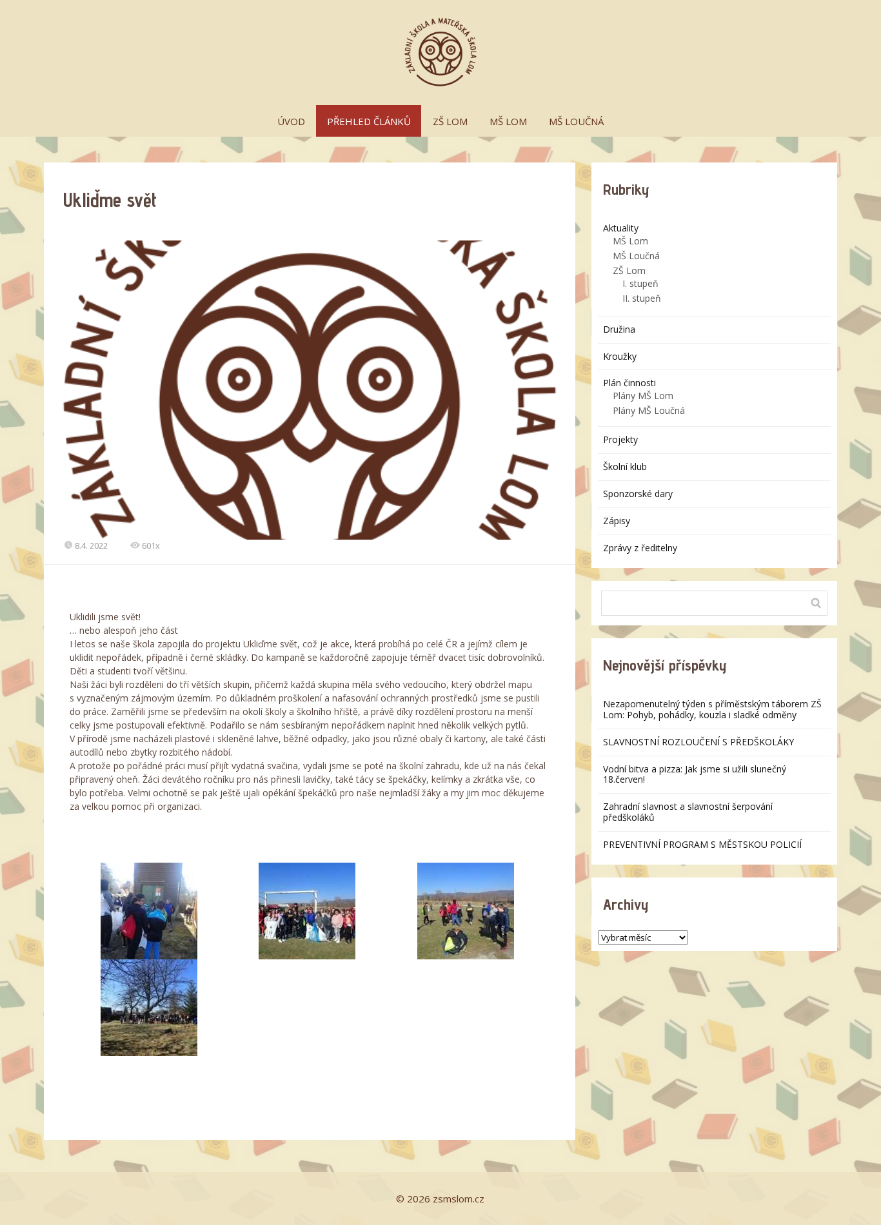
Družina (619, 329)
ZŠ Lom (629, 270)
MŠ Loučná (636, 256)
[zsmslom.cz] (440, 52)
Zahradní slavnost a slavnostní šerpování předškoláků (688, 811)
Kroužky (620, 356)
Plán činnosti (629, 383)
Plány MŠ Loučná (649, 410)
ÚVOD (291, 121)
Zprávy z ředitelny (640, 548)
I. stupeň (640, 283)
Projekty (620, 439)
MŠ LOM (508, 121)
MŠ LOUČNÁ (576, 121)
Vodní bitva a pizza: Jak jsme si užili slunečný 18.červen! (694, 774)
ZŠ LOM (450, 121)
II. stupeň (641, 298)
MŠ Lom (630, 241)
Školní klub (625, 466)
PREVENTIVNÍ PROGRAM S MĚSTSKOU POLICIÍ (702, 844)
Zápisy (616, 520)
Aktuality (620, 228)
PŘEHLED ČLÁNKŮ (369, 121)
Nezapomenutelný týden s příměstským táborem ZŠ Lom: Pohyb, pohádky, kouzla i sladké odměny (712, 709)
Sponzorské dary (638, 493)
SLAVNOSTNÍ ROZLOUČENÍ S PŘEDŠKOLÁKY (698, 742)
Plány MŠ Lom (643, 395)
